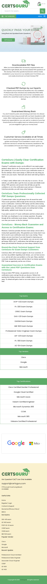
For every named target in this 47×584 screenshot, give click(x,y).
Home (4, 500)
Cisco (23, 357)
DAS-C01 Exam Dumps (23, 316)
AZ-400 (4, 569)
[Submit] (42, 11)
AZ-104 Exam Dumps (23, 345)
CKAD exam (5, 531)
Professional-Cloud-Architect (11, 555)
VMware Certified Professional (24, 421)
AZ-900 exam (6, 522)
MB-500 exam (6, 534)
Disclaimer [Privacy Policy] (10, 509)
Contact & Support (8, 506)
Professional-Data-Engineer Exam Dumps (24, 331)
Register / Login (7, 503)
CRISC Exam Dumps (23, 311)
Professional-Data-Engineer (11, 558)
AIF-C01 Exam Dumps (23, 336)
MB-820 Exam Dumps (23, 326)
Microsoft (23, 367)
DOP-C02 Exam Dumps (23, 302)
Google (23, 362)
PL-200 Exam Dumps (23, 306)
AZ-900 (4, 566)
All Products (8, 40)
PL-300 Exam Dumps (23, 340)
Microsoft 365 (23, 416)
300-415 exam (6, 519)
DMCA (4, 512)
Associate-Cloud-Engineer (11, 561)
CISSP (3, 564)
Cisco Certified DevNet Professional (23, 387)
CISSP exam (6, 528)
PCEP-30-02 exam (8, 525)
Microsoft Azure (23, 397)
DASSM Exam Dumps (23, 321)
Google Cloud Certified (23, 392)
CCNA (23, 411)
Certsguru (23, 580)
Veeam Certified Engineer (23, 402)
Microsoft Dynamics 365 (23, 406)
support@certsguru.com (14, 483)
